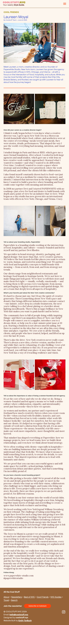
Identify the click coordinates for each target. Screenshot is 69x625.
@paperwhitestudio (13, 578)
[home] (33, 3)
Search (14, 600)
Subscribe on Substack (37, 606)
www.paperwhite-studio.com (19, 575)
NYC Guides (55, 597)
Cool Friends (43, 597)
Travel (6, 600)
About (6, 597)
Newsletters (16, 597)
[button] (64, 3)
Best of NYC (29, 597)
